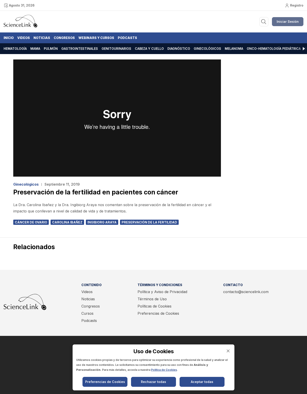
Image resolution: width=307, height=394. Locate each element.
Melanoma (234, 48)
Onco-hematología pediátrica (274, 48)
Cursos (87, 313)
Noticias (41, 38)
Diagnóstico (178, 48)
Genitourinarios (116, 48)
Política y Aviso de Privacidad (162, 291)
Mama (35, 48)
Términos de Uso (152, 299)
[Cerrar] (228, 350)
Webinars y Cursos (96, 38)
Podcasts (127, 38)
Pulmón (51, 48)
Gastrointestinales (79, 48)
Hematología (15, 48)
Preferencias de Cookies (158, 313)
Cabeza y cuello (149, 48)
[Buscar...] (263, 21)
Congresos (64, 38)
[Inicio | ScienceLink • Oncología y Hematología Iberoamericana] (20, 26)
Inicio (9, 38)
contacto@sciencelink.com (246, 291)
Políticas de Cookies (154, 306)
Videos (23, 38)
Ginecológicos (207, 48)
